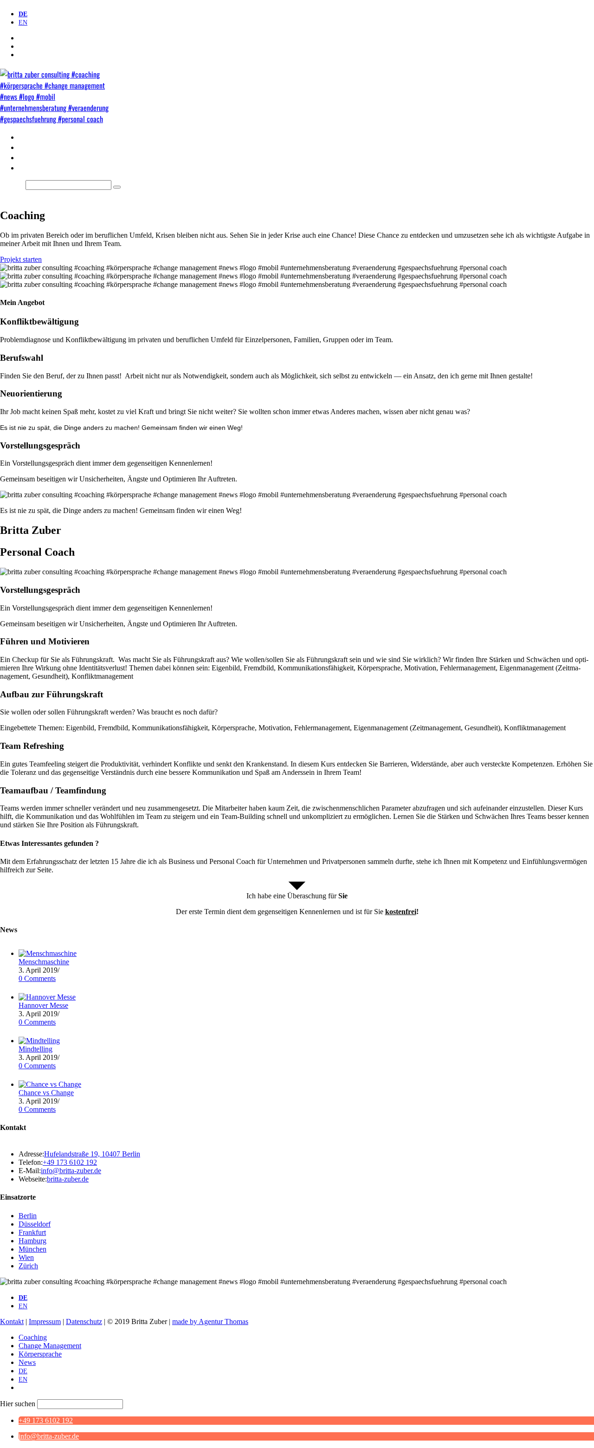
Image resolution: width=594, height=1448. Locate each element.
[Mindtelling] (39, 1041)
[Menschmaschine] (48, 953)
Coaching (33, 1337)
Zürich (28, 1266)
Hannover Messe (43, 1005)
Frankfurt (32, 1232)
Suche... (12, 184)
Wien (26, 1257)
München (32, 1249)
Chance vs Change (46, 1093)
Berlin (28, 1216)
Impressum (45, 1321)
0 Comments (37, 978)
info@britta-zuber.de (71, 1171)
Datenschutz (84, 1321)
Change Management (50, 1346)
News (27, 1362)
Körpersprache (40, 1354)
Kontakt (12, 1321)
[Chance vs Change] (50, 1084)
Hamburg (32, 1241)
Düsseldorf (35, 1224)
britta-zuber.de (68, 1179)
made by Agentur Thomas (210, 1321)
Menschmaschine (44, 962)
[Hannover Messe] (47, 997)
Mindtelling (35, 1049)
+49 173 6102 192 (46, 1420)
